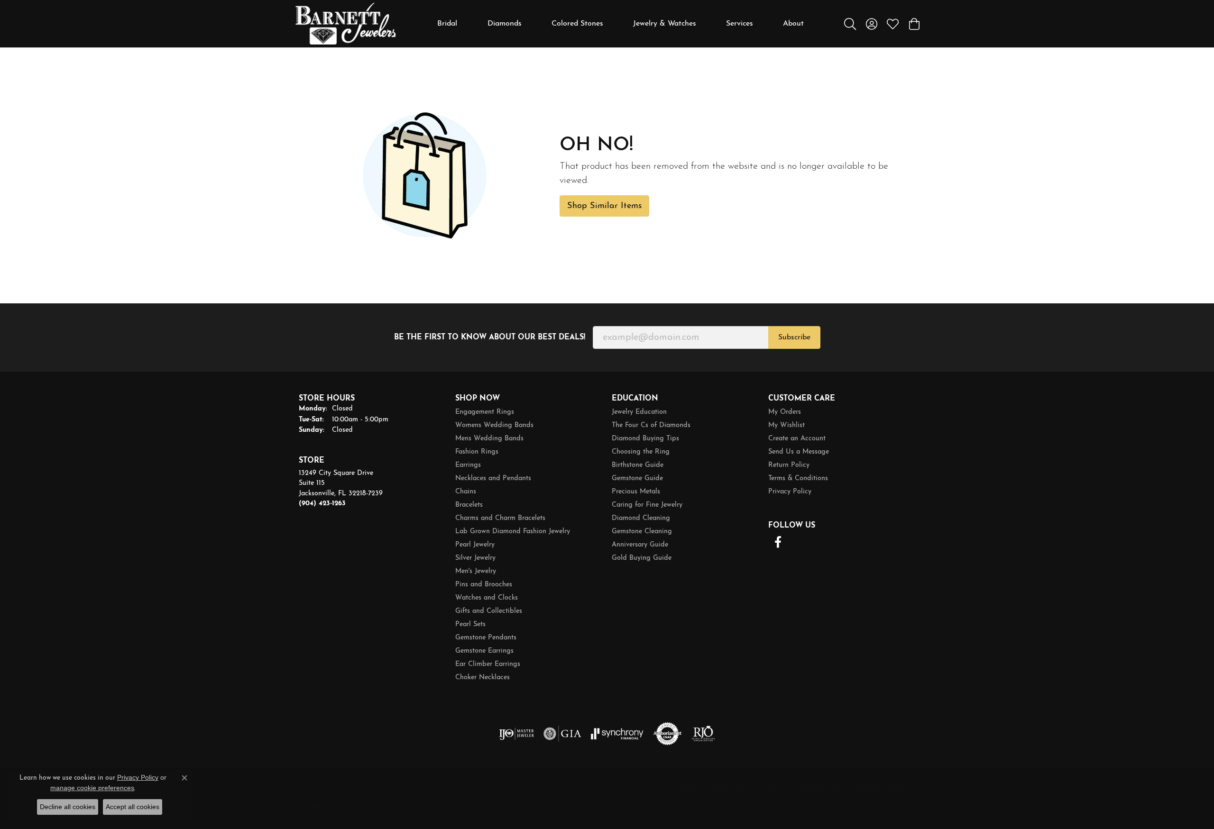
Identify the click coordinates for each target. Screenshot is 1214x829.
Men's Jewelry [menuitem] (475, 571)
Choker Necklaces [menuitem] (482, 677)
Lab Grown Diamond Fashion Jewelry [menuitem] (512, 531)
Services (739, 23)
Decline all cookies (67, 807)
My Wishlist (786, 425)
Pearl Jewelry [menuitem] (475, 544)
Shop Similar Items (604, 205)
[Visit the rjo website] (703, 734)
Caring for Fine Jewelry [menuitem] (647, 505)
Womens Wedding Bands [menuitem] (494, 425)
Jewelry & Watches (664, 23)
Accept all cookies (132, 807)
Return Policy (788, 465)
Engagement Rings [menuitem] (484, 412)
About (793, 23)
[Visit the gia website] (562, 734)
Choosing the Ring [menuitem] (641, 451)
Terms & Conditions (798, 478)
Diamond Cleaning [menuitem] (641, 518)
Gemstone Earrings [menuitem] (484, 651)
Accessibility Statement (873, 787)
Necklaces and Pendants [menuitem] (493, 478)
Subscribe (794, 337)
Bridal (447, 23)
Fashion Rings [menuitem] (476, 451)
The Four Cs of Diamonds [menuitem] (651, 425)
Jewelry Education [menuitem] (639, 412)
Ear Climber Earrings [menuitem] (487, 664)
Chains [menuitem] (465, 491)
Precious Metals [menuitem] (636, 491)
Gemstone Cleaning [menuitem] (642, 531)
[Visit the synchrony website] (617, 734)
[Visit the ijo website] (516, 734)
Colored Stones (577, 23)
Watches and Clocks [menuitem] (486, 597)
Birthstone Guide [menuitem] (637, 465)
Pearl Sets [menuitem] (470, 624)
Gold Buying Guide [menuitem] (641, 558)
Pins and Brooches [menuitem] (483, 584)
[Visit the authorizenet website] (667, 734)
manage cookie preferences (92, 788)
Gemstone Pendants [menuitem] (485, 637)
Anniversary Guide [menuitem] (640, 544)
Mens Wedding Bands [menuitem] (489, 438)
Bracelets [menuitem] (469, 505)
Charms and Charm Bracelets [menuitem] (500, 518)
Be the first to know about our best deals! (489, 337)
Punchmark (351, 808)
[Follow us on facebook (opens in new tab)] (777, 542)
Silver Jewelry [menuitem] (475, 558)
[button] (850, 23)
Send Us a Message (798, 451)
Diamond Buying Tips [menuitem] (645, 438)
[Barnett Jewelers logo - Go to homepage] (345, 23)
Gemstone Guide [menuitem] (637, 478)
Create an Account (797, 438)
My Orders (784, 412)
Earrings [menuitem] (468, 465)
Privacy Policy (789, 491)
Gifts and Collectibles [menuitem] (488, 611)
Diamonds (504, 23)
